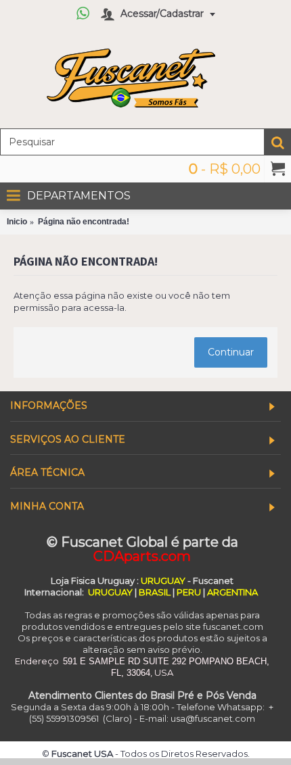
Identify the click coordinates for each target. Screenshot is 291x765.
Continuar (231, 352)
